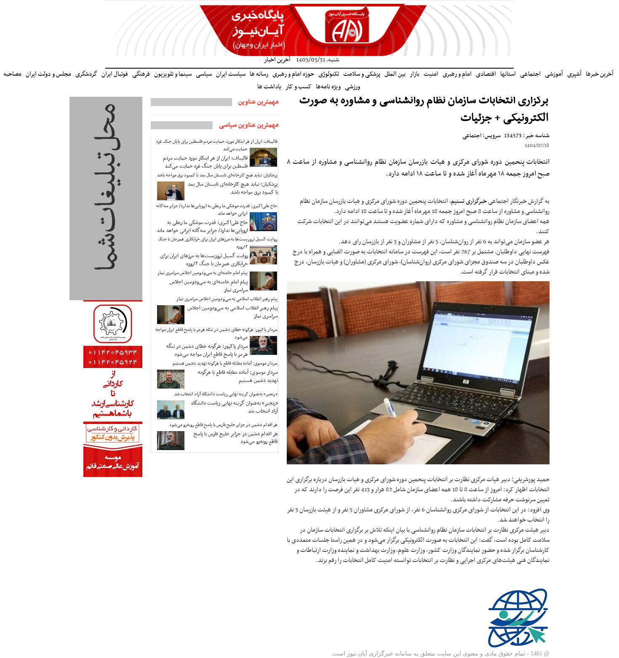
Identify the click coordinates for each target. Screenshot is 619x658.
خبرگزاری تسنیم (469, 201)
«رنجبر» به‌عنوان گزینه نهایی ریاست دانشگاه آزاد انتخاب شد (225, 394)
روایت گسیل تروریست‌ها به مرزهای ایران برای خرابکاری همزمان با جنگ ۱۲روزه (217, 243)
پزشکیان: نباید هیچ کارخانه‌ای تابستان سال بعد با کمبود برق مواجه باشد (217, 175)
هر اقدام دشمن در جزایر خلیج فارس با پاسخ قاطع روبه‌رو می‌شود (223, 425)
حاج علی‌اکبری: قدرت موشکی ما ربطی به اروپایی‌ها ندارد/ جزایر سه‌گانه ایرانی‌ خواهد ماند (216, 210)
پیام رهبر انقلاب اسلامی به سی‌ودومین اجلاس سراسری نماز (226, 299)
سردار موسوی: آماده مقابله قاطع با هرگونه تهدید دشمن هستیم (225, 364)
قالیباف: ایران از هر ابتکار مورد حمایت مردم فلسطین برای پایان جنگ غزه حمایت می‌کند (216, 145)
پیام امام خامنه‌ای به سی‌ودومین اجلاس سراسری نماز (202, 273)
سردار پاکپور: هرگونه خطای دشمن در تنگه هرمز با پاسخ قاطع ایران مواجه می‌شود (216, 333)
